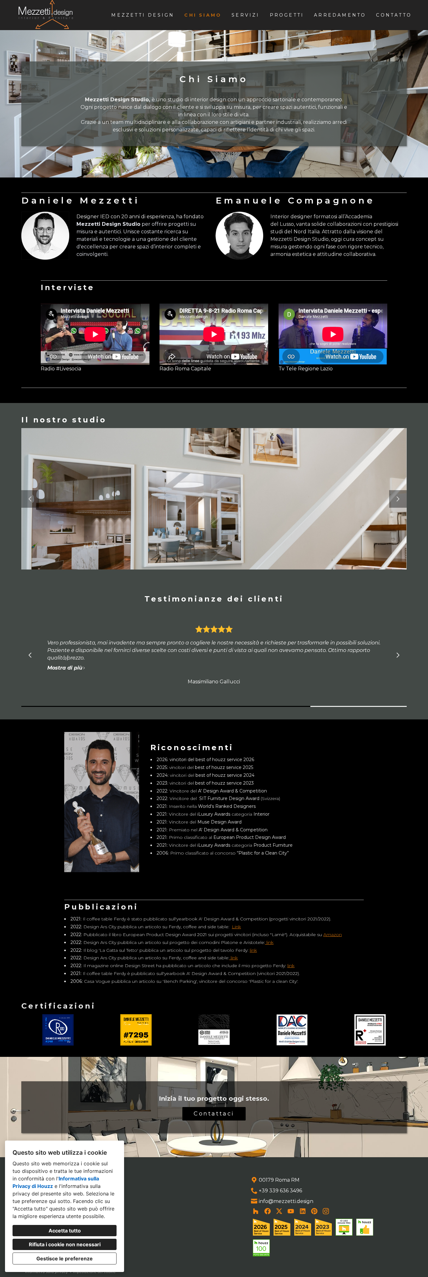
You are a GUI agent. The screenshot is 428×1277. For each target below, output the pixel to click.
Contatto (394, 15)
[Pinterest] (314, 1211)
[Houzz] (256, 1211)
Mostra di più (73, 660)
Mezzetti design (142, 15)
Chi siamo (203, 15)
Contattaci (214, 1113)
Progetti (287, 15)
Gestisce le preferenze (64, 1258)
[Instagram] (326, 1211)
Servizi (245, 15)
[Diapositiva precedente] (30, 499)
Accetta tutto (65, 1230)
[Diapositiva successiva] (398, 499)
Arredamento (340, 15)
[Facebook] (267, 1211)
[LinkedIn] (302, 1211)
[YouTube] (291, 1211)
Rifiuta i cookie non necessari (65, 1244)
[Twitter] (279, 1211)
